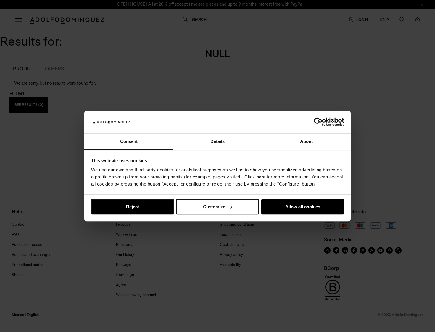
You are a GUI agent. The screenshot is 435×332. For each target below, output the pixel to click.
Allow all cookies (302, 206)
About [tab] (306, 141)
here (260, 177)
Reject (132, 206)
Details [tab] (217, 141)
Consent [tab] (129, 141)
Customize (214, 206)
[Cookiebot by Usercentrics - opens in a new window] (318, 122)
